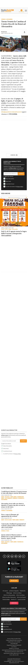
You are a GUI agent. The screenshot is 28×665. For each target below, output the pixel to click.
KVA (18, 662)
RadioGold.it (18, 659)
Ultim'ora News (17, 593)
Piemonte (15, 498)
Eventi (2, 229)
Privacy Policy (20, 186)
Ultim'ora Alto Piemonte (9, 597)
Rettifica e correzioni (14, 648)
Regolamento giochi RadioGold (14, 645)
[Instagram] (16, 556)
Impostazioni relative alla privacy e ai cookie (14, 653)
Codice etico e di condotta (14, 642)
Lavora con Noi (21, 599)
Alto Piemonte (8, 498)
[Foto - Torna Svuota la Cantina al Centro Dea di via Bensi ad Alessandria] (14, 44)
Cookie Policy (17, 638)
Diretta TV (13, 599)
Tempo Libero (13, 497)
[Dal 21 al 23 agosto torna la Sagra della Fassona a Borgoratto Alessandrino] (14, 212)
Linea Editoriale (14, 643)
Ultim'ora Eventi (21, 597)
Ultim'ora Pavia (20, 595)
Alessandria (9, 19)
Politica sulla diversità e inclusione (14, 640)
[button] (26, 197)
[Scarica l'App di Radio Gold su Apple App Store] (14, 563)
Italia (7, 531)
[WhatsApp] (23, 556)
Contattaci (14, 603)
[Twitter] (8, 556)
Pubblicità (22, 591)
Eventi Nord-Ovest (9, 184)
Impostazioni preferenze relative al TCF (14, 651)
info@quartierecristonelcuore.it (11, 112)
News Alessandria (9, 179)
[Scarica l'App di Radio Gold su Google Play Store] (14, 569)
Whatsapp (9, 593)
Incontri (7, 497)
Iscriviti (21, 173)
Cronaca (3, 19)
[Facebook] (4, 556)
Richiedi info (14, 580)
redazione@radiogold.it (19, 661)
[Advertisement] (14, 136)
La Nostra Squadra (14, 591)
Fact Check (14, 647)
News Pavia (8, 181)
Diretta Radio (6, 599)
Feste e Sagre (8, 229)
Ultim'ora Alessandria (9, 595)
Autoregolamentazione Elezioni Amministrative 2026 (14, 650)
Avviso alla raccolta (14, 655)
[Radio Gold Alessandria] (7, 10)
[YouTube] (12, 556)
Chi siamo (5, 591)
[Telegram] (19, 556)
